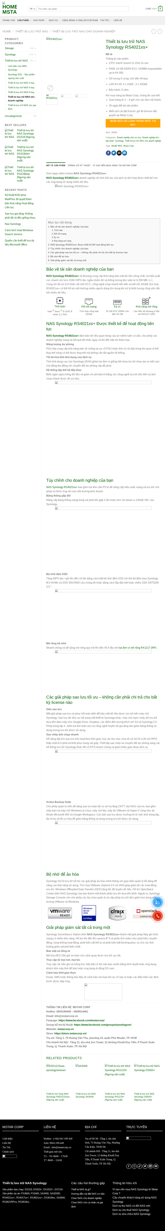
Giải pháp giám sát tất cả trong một (68, 260)
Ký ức (57, 237)
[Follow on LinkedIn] (150, 1166)
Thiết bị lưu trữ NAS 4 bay (21, 87)
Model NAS (117, 146)
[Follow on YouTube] (155, 1166)
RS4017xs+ (22, 1197)
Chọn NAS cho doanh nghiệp (86, 1198)
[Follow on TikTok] (139, 1166)
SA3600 (60, 1197)
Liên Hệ (6, 1143)
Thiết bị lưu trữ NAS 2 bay (21, 82)
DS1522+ (48, 1189)
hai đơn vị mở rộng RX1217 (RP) (137, 647)
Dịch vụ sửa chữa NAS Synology (131, 1214)
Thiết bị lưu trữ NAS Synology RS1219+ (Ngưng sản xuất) (115, 1096)
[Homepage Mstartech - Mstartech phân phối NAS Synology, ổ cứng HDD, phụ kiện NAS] (13, 9)
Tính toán (58, 230)
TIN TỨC (104, 20)
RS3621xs (35, 1197)
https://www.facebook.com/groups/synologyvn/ (102, 1024)
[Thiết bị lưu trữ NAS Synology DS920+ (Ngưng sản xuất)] (147, 1077)
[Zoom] (50, 88)
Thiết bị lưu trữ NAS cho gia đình (22, 107)
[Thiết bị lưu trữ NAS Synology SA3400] (89, 1077)
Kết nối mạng (60, 234)
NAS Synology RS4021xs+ (61, 487)
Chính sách (8, 1151)
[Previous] (51, 64)
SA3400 (44, 1193)
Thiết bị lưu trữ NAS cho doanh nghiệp (83, 31)
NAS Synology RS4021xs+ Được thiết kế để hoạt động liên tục (82, 244)
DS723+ (59, 1189)
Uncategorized (13, 116)
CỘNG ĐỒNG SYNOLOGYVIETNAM (80, 20)
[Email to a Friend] (119, 152)
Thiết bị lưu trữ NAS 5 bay (21, 92)
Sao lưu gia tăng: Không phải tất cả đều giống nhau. (20, 215)
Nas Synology (13, 224)
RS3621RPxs (9, 1201)
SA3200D (55, 1193)
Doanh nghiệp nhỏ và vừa (129, 137)
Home (6, 31)
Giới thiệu (7, 1138)
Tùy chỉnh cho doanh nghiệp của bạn (69, 248)
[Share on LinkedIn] (124, 152)
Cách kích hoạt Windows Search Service (19, 232)
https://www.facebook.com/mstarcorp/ (81, 1020)
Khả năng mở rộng (62, 241)
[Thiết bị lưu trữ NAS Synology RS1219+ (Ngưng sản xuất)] (118, 1077)
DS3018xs (49, 1197)
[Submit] (131, 8)
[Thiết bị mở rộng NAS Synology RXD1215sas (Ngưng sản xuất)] (59, 1077)
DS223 (28, 1189)
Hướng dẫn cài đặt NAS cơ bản (88, 1193)
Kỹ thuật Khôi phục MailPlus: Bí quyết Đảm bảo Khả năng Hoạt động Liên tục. (19, 201)
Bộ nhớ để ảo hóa (59, 256)
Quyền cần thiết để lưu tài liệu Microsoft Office (19, 242)
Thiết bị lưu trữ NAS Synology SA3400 (86, 1095)
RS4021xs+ (8, 1197)
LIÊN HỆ (118, 20)
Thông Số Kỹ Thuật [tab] (79, 165)
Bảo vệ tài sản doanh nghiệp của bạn (69, 226)
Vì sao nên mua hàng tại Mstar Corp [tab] (115, 165)
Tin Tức (6, 1147)
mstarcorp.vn (66, 1029)
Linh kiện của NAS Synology (17, 68)
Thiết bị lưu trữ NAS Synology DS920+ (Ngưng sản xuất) (144, 1096)
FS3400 (35, 1193)
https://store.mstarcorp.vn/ (70, 1033)
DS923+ (37, 1189)
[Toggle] (35, 48)
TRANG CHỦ (8, 20)
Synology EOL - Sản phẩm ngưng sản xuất (21, 76)
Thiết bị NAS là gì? (81, 1189)
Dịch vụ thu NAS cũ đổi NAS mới (131, 1205)
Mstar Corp (128, 146)
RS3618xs (23, 1201)
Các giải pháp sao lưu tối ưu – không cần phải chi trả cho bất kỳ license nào (89, 252)
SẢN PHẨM (23, 20)
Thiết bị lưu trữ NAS (31, 31)
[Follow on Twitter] (145, 1166)
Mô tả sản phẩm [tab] (55, 165)
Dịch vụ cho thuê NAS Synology (130, 1210)
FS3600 (25, 1193)
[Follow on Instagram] (134, 1166)
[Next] (96, 64)
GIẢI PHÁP (38, 20)
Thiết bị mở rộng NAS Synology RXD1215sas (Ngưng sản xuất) (58, 1096)
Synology (10, 54)
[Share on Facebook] (108, 152)
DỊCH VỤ (53, 20)
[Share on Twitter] (113, 152)
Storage (9, 48)
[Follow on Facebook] (128, 1166)
